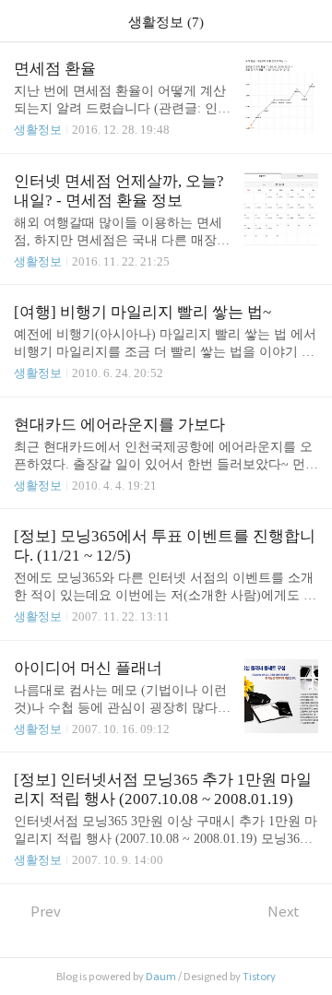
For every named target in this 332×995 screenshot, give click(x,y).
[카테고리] (22, 20)
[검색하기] (309, 20)
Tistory (259, 976)
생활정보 (38, 129)
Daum (161, 976)
